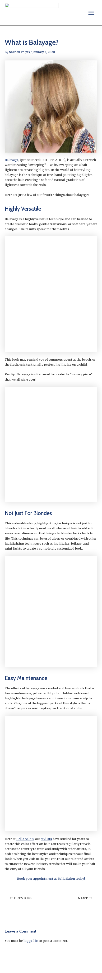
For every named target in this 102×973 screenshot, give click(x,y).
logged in (30, 941)
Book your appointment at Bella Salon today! (51, 878)
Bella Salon (25, 839)
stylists (46, 839)
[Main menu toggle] (91, 13)
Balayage (12, 160)
